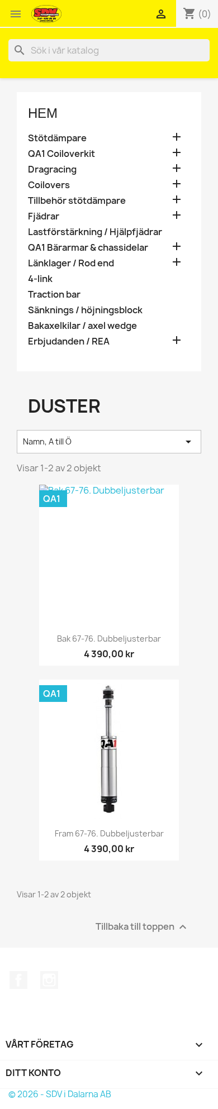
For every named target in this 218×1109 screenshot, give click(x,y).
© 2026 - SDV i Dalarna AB (59, 1094)
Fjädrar (43, 216)
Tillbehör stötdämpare (77, 201)
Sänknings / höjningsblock (85, 310)
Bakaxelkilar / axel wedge (82, 326)
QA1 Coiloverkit (61, 154)
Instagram (49, 980)
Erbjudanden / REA (69, 341)
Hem (43, 113)
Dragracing (52, 169)
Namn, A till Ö (109, 441)
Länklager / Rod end (71, 263)
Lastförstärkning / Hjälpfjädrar (95, 232)
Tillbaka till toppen (142, 927)
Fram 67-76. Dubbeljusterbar (109, 833)
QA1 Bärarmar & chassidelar (88, 248)
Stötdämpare (57, 138)
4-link (40, 279)
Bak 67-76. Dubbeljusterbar (109, 638)
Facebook (18, 980)
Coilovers (49, 185)
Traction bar (54, 294)
